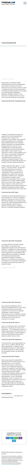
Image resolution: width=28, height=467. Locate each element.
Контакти (4, 464)
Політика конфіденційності (14, 464)
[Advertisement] (14, 23)
